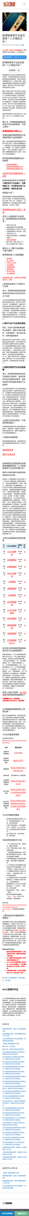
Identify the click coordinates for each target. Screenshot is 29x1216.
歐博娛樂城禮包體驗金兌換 (15, 169)
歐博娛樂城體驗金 (12, 164)
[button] (12, 131)
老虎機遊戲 (10, 265)
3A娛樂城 (12, 595)
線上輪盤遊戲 (11, 273)
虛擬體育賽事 (11, 267)
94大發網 (5, 50)
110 (15, 753)
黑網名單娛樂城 (11, 240)
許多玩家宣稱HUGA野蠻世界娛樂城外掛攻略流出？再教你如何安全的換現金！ (14, 1103)
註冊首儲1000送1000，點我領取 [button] (13, 700)
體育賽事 (9, 258)
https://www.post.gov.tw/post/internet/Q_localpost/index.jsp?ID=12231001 (14, 907)
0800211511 (18, 760)
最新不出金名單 (8, 454)
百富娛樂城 (11, 633)
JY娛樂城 (12, 582)
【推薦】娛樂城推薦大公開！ (11, 1043)
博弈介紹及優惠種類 (16, 50)
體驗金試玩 (22, 1213)
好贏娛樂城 (11, 567)
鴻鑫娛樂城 (11, 588)
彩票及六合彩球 (11, 263)
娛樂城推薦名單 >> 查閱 (9, 277)
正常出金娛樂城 (7, 1213)
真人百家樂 (10, 261)
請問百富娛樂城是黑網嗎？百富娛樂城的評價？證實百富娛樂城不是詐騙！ (16, 954)
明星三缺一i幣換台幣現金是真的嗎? (13, 1049)
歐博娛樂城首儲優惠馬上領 (15, 167)
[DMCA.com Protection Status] (7, 1204)
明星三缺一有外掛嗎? (8, 1046)
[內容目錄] (18, 70)
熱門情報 (8, 980)
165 (20, 753)
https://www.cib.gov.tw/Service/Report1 (18, 792)
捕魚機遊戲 (10, 269)
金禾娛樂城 (11, 618)
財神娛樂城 (11, 560)
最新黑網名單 (7, 450)
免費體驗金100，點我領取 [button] (11, 698)
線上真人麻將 (11, 271)
